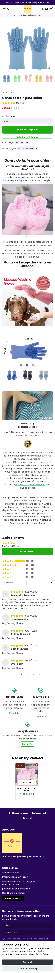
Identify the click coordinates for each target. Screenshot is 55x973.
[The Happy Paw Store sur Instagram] (31, 818)
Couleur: (8, 116)
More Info (14, 713)
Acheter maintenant (28, 137)
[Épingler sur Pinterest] (27, 142)
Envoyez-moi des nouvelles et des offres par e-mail (27, 939)
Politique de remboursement (30, 484)
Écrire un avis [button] (27, 551)
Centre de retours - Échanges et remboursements (19, 883)
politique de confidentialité (16, 888)
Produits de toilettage (27, 148)
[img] (17, 592)
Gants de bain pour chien (30, 15)
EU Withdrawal (13, 898)
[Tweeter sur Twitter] (22, 142)
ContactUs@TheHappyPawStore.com (23, 856)
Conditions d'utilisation (13, 893)
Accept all (27, 962)
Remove (36, 764)
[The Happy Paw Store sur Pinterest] (27, 818)
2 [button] (21, 674)
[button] (8, 103)
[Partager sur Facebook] (17, 142)
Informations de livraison (15, 876)
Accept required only (27, 968)
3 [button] (27, 674)
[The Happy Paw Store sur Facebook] (24, 818)
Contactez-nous (10, 872)
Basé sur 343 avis (11, 546)
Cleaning (7, 92)
